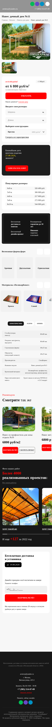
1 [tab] (15, 428)
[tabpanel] (26, 42)
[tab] (16, 323)
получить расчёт (10, 450)
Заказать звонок (26, 692)
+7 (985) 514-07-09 (42, 9)
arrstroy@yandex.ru (10, 9)
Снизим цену (23, 102)
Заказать (26, 96)
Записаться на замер (17, 168)
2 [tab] (22, 428)
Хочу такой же (9, 529)
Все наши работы (9, 483)
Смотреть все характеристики (17, 137)
